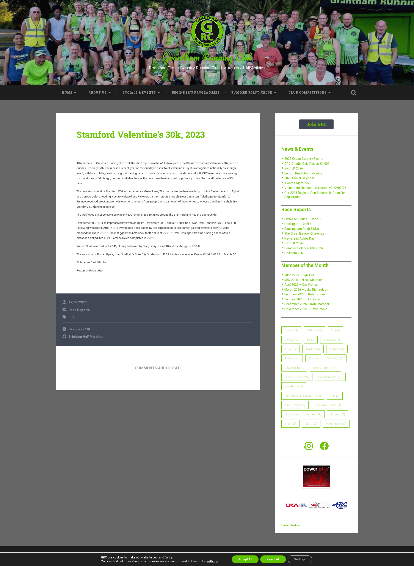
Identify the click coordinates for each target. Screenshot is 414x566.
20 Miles (336, 349)
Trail (290, 423)
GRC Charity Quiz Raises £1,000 (306, 164)
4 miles (291, 330)
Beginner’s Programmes (196, 92)
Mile (334, 395)
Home (67, 92)
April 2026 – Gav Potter (300, 285)
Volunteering (336, 423)
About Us (97, 92)
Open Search (353, 92)
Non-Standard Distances (303, 414)
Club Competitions (308, 92)
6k (310, 339)
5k (335, 330)
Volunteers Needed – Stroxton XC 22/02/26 (315, 188)
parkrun (337, 414)
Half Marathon (330, 377)
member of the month (303, 395)
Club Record (294, 367)
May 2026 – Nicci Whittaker (303, 280)
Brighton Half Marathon (86, 337)
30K (72, 317)
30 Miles (292, 358)
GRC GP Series (297, 377)
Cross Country (325, 367)
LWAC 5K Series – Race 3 (302, 219)
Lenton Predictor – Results (303, 173)
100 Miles (335, 358)
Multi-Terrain (295, 405)
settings (212, 561)
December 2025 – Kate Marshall (306, 304)
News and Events (327, 405)
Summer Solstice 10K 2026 (303, 248)
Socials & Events (139, 92)
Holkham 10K (293, 253)
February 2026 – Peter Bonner (305, 294)
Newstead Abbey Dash (300, 238)
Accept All (245, 559)
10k (290, 349)
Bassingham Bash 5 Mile (301, 229)
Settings (300, 559)
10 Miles (331, 339)
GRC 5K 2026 (293, 168)
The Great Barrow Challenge (304, 233)
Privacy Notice (290, 525)
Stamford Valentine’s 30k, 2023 (141, 134)
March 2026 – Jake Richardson (306, 290)
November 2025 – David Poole (305, 309)
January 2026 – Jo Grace (302, 299)
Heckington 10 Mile (297, 224)
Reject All (273, 559)
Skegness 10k (80, 329)
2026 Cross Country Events (303, 159)
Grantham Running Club (207, 56)
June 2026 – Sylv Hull (299, 275)
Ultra (311, 423)
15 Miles (313, 349)
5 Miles (314, 330)
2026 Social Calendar (299, 178)
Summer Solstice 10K (252, 92)
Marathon (294, 386)
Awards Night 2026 (297, 183)
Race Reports (79, 310)
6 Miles (291, 339)
